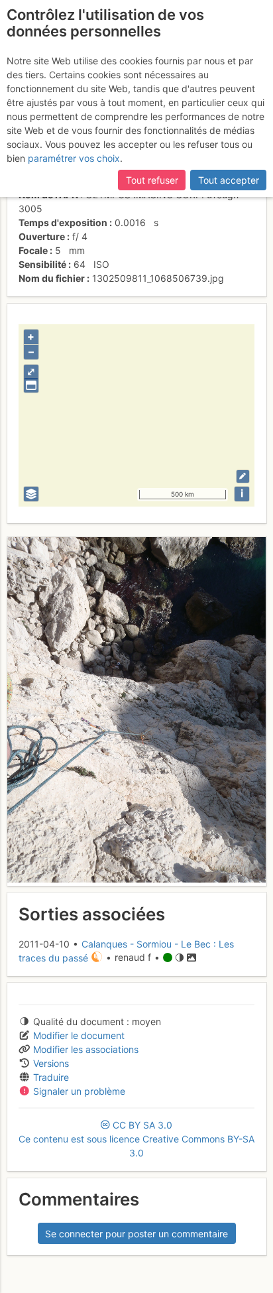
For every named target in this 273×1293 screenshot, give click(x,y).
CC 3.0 (136, 1138)
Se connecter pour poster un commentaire (136, 1233)
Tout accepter (228, 180)
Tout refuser (152, 180)
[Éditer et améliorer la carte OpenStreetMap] (243, 476)
